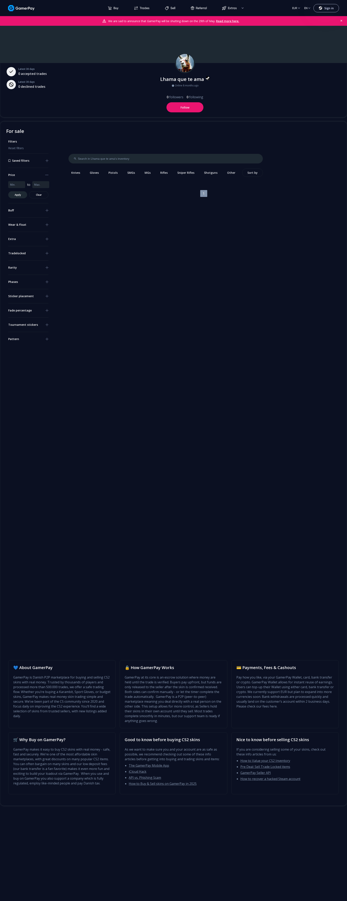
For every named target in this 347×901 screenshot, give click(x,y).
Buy (115, 8)
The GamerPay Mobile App (149, 765)
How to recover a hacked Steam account (270, 779)
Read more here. (227, 21)
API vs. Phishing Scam (145, 777)
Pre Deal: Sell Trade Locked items (265, 766)
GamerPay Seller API (255, 773)
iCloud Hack (137, 771)
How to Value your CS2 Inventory (265, 760)
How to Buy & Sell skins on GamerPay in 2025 (163, 783)
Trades (144, 8)
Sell (172, 8)
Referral (201, 8)
